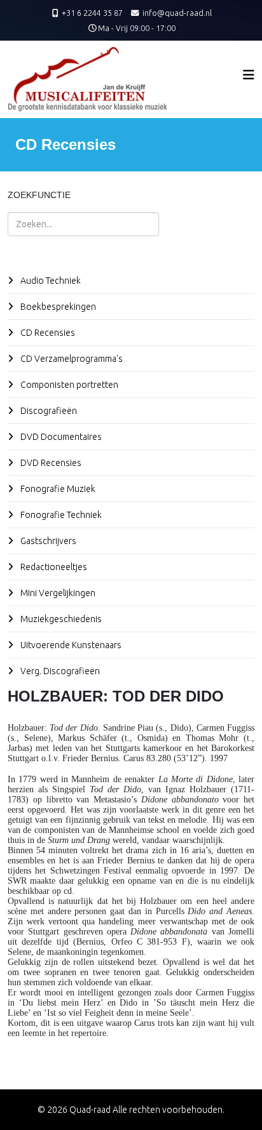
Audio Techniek (49, 281)
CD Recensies (46, 333)
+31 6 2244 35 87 (92, 12)
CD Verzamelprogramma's (70, 359)
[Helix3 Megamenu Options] (248, 74)
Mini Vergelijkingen (56, 593)
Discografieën (47, 411)
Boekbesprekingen (57, 307)
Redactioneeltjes (52, 567)
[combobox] (83, 224)
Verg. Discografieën (59, 671)
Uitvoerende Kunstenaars (69, 645)
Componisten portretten (68, 385)
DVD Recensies (49, 463)
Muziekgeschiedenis (60, 619)
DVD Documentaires (60, 437)
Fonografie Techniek (60, 515)
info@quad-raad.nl (177, 12)
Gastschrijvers (47, 541)
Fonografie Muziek (56, 489)
